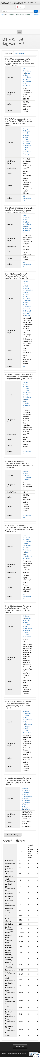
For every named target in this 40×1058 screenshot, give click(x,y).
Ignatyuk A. (27, 315)
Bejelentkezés (5, 3)
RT (29, 2)
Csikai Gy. (28, 85)
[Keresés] (36, 11)
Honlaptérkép (20, 1046)
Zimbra (9, 2)
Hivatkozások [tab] (19, 53)
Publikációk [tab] (8, 53)
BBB (19, 2)
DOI (24, 196)
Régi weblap (19, 3)
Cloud (14, 2)
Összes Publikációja (13, 834)
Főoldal (3, 2)
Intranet (33, 2)
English (20, 7)
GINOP (13, 3)
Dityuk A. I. (28, 558)
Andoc (24, 2)
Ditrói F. (27, 480)
